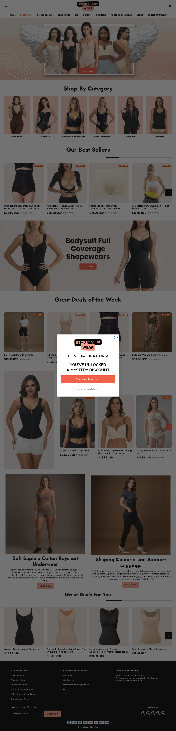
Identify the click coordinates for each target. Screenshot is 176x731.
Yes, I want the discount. (88, 379)
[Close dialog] (116, 337)
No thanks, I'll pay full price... (88, 389)
